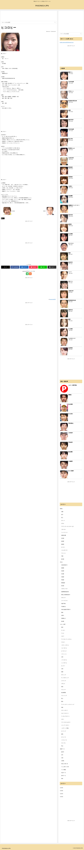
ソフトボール (64, 659)
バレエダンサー (64, 550)
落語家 (62, 541)
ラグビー (63, 642)
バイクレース (64, 740)
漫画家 (62, 567)
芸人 (3, 218)
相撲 (62, 671)
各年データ (63, 775)
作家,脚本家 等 (64, 565)
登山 (62, 745)
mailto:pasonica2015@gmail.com (67, 42)
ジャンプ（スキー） (65, 725)
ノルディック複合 (65, 728)
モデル (62, 523)
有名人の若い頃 (64, 763)
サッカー (63, 630)
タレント (63, 520)
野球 (62, 627)
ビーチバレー (64, 650)
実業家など (63, 618)
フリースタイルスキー (65, 722)
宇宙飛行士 (63, 606)
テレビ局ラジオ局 (65, 766)
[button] (55, 22)
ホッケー (63, 665)
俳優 (62, 511)
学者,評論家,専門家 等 (65, 609)
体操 (62, 707)
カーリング (63, 731)
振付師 (62, 559)
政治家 (62, 621)
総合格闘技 (63, 692)
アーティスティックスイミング (67, 704)
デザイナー (63, 597)
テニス (62, 633)
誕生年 (62, 751)
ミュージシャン (64, 532)
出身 (62, 757)
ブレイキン (63, 742)
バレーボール (64, 648)
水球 (62, 668)
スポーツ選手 (62, 624)
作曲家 (62, 576)
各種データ (62, 748)
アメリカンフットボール (66, 639)
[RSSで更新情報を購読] (30, 273)
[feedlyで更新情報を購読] (27, 273)
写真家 (62, 579)
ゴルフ (62, 636)
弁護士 (62, 615)
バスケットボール (65, 645)
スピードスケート (65, 713)
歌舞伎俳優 (63, 535)
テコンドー (63, 689)
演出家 (62, 585)
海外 (62, 778)
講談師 (62, 544)
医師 (62, 612)
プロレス (63, 683)
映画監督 (63, 582)
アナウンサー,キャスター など (67, 526)
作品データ (63, 772)
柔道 (62, 686)
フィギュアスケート (65, 716)
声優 (62, 556)
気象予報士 (63, 603)
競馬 (62, 734)
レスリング (63, 680)
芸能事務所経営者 (65, 591)
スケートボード (64, 710)
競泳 (62, 701)
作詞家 (62, 573)
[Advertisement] (28, 16)
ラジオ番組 (63, 769)
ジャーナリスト (64, 600)
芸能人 (61, 508)
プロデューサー (64, 588)
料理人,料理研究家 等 (65, 594)
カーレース (63, 737)
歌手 (62, 514)
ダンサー (63, 547)
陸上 (62, 698)
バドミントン (64, 654)
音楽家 (62, 570)
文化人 (61, 562)
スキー (62, 719)
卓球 (62, 656)
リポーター (63, 529)
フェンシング (64, 695)
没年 (62, 754)
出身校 (62, 760)
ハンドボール (64, 662)
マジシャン (63, 553)
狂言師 (62, 538)
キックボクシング (65, 677)
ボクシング (63, 674)
